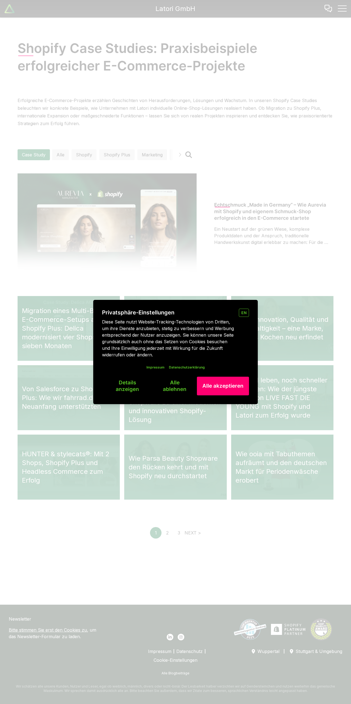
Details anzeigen (127, 385)
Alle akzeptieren (223, 386)
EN (244, 312)
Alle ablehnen (174, 385)
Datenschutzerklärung (187, 367)
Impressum (155, 367)
